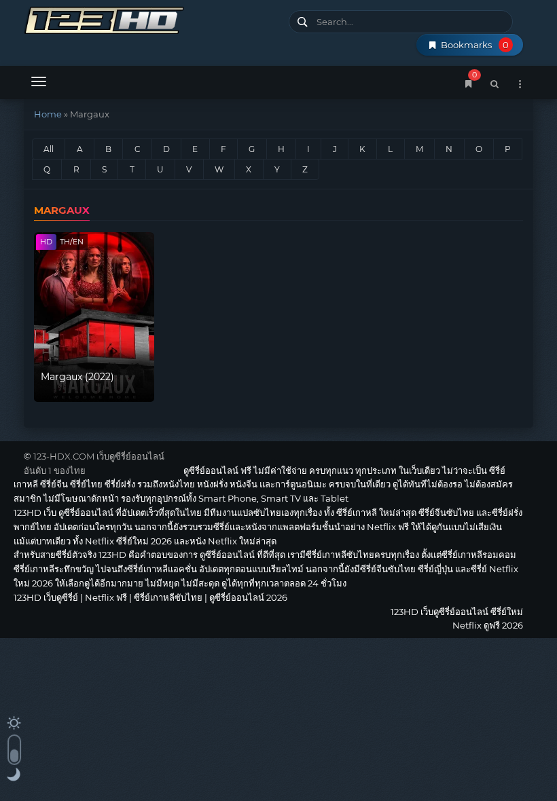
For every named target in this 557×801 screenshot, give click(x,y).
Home (48, 114)
